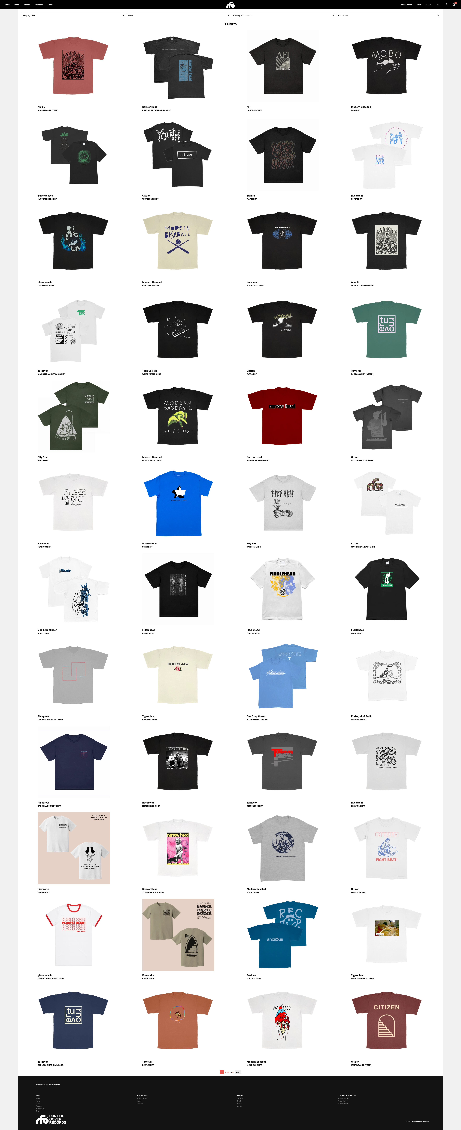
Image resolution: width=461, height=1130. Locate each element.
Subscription (406, 4)
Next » (238, 1072)
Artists (27, 4)
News (16, 4)
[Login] (446, 4)
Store (7, 4)
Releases (39, 4)
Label (50, 4)
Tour (419, 4)
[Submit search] (438, 4)
